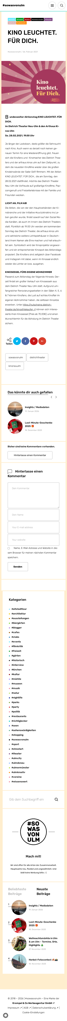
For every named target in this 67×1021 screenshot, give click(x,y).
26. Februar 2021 (30, 52)
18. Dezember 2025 (33, 430)
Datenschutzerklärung (44, 1007)
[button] (51, 397)
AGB (26, 1007)
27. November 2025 (37, 949)
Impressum (13, 1007)
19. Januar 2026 (32, 411)
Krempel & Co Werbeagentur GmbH (32, 1003)
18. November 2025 (37, 964)
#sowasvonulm (14, 52)
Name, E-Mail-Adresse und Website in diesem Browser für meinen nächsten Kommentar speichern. (33, 553)
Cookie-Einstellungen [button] (33, 1012)
